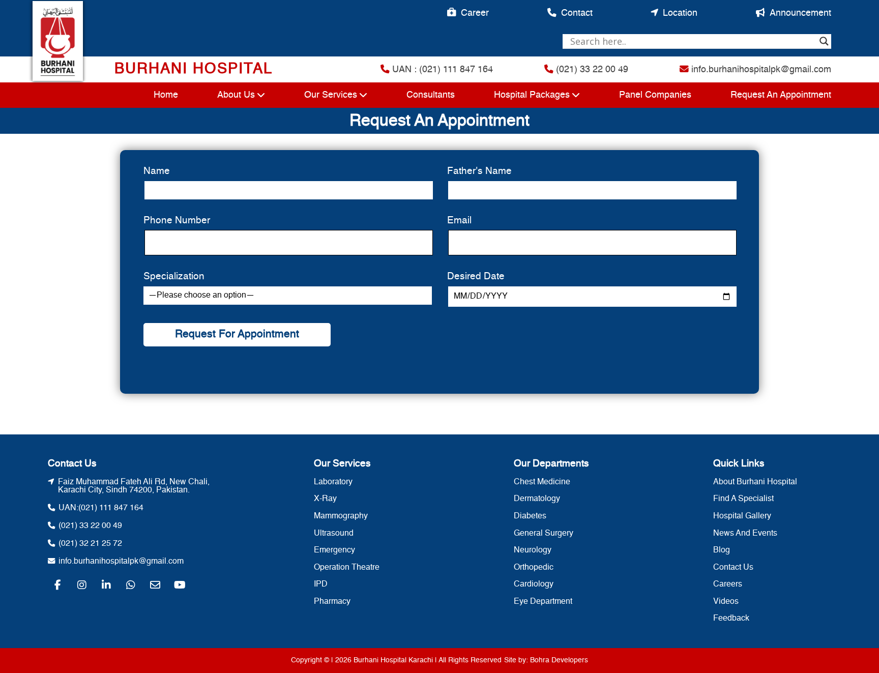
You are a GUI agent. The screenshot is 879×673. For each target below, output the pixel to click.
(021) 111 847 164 (110, 508)
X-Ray (325, 499)
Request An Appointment (780, 95)
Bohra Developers (559, 660)
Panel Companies (655, 95)
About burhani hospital (755, 482)
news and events (745, 534)
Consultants (430, 95)
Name (156, 171)
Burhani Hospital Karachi (393, 660)
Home (166, 95)
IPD (321, 584)
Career (475, 13)
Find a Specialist (743, 499)
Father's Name (479, 171)
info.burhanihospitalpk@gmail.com (760, 69)
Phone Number (176, 220)
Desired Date (476, 276)
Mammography (341, 516)
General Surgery (543, 534)
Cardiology (533, 584)
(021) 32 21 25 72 (90, 544)
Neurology (532, 550)
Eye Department (543, 602)
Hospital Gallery (742, 516)
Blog (721, 550)
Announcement (800, 13)
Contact (577, 13)
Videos (726, 602)
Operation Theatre (346, 568)
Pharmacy (332, 602)
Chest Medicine (542, 482)
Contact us (733, 568)
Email (459, 220)
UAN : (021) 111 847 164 (441, 69)
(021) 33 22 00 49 (590, 69)
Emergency (334, 550)
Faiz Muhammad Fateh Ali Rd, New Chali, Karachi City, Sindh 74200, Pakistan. (134, 486)
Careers (727, 584)
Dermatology (537, 499)
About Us (236, 95)
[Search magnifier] (824, 41)
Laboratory (333, 482)
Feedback (731, 619)
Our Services (330, 95)
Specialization (173, 276)
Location (680, 13)
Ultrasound (334, 534)
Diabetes (530, 516)
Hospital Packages (532, 95)
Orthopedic (533, 568)
